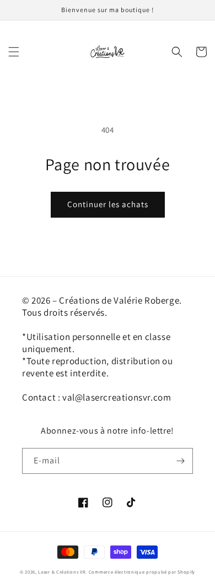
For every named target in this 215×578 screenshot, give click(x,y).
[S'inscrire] (180, 461)
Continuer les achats (107, 204)
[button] (14, 52)
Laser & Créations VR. (62, 572)
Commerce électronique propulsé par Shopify (142, 572)
